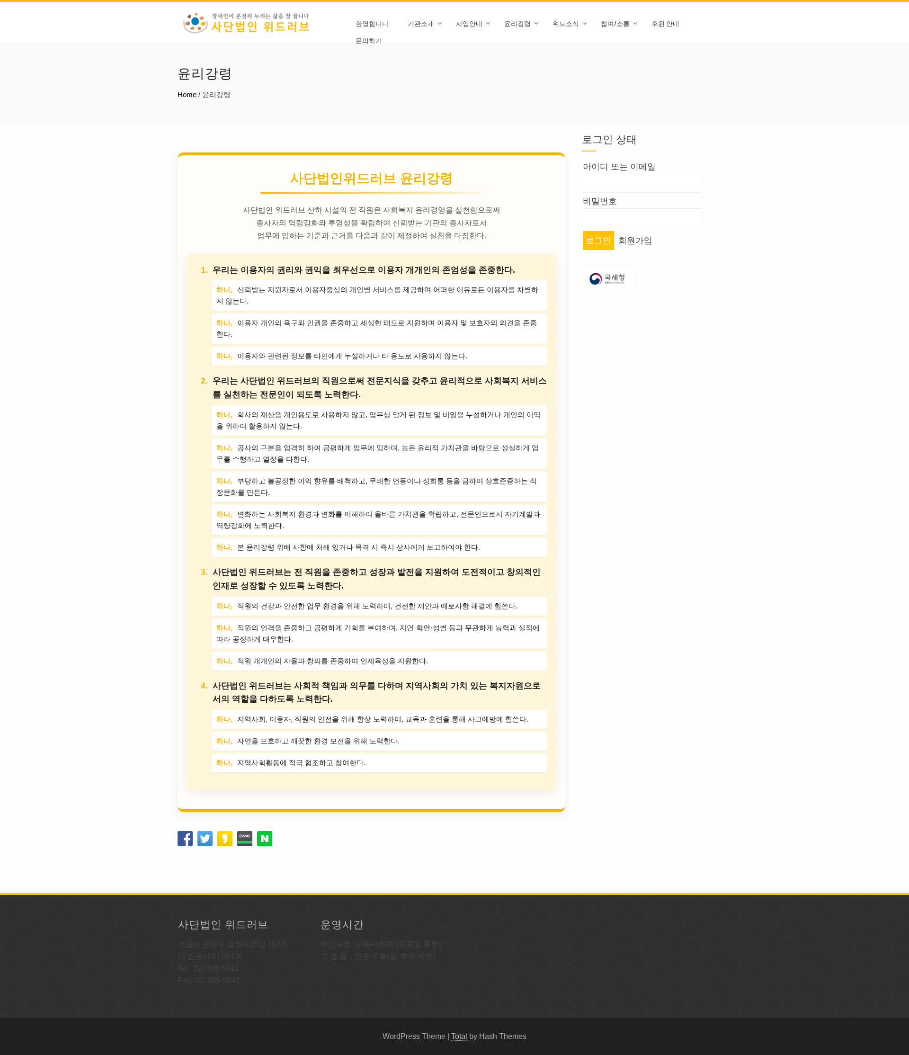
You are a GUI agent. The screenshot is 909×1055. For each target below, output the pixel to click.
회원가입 (635, 240)
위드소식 (566, 23)
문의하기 (369, 40)
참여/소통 (615, 23)
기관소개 (421, 23)
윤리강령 (517, 23)
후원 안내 (665, 23)
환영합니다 (372, 23)
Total (459, 1036)
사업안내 (469, 23)
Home (187, 94)
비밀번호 (600, 201)
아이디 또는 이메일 (619, 166)
